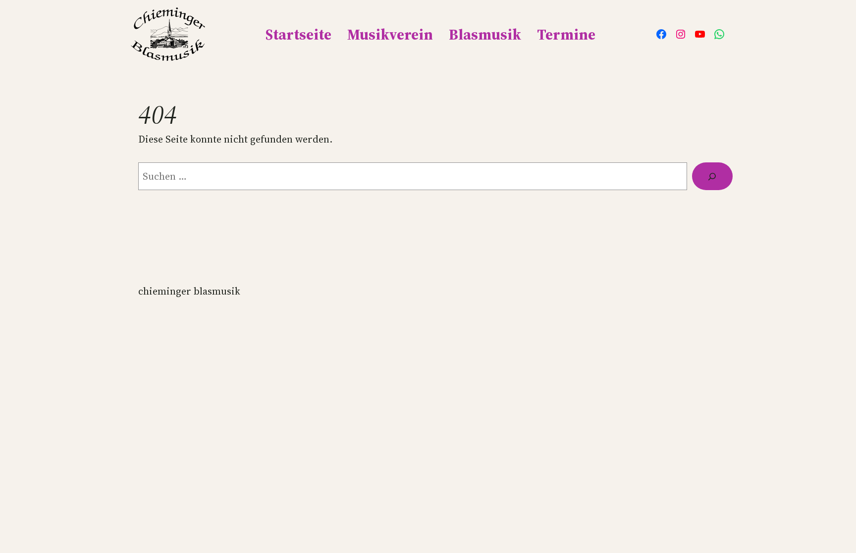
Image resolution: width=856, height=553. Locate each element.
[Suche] (712, 176)
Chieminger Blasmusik (189, 291)
